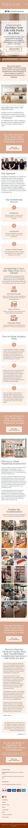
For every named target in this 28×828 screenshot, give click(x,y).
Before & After (5, 805)
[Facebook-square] (3, 797)
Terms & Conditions (7, 814)
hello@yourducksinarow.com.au (13, 784)
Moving (4, 802)
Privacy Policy (5, 817)
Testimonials (5, 809)
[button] (26, 4)
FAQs (3, 812)
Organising (4, 800)
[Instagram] (6, 797)
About (3, 807)
